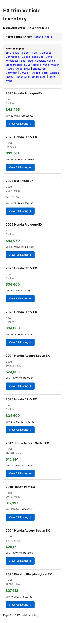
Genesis (54, 72)
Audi (19, 68)
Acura (10, 68)
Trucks (37, 64)
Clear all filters (43, 36)
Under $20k (39, 76)
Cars (35, 52)
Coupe (26, 56)
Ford (45, 72)
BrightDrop (39, 68)
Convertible (13, 56)
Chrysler (25, 72)
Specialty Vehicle (45, 60)
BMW (27, 68)
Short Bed (27, 60)
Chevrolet (11, 72)
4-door (25, 52)
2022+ (53, 76)
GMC (10, 76)
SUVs (27, 64)
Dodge (36, 72)
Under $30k (22, 76)
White (9, 80)
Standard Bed (14, 64)
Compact (45, 52)
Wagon (55, 64)
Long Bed (38, 56)
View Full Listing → (20, 123)
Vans (46, 64)
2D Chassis (12, 52)
